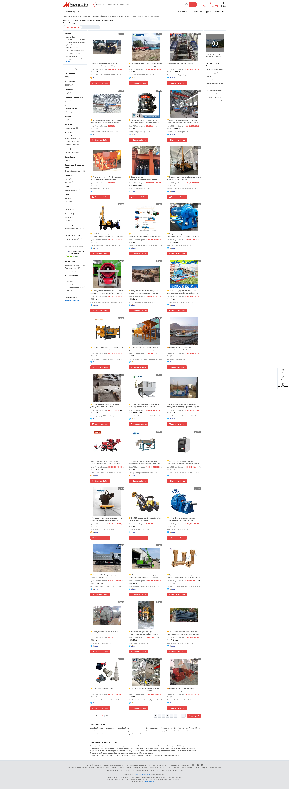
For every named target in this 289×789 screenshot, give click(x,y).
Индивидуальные (73, 239)
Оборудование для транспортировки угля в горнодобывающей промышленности (106, 519)
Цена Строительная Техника (100, 731)
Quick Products (124, 770)
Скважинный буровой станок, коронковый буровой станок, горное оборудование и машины (106, 348)
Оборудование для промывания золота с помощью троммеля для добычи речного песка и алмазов (106, 292)
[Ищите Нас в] (202, 765)
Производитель (73, 268)
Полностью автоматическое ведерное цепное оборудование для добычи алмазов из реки (184, 121)
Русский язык (153, 768)
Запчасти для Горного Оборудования (219, 94)
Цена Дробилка (123, 728)
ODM (69, 281)
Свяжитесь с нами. (74, 300)
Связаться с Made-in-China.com (158, 765)
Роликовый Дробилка (213, 73)
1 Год (69, 182)
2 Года (68, 179)
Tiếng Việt (204, 768)
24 (97, 716)
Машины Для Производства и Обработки (75, 38)
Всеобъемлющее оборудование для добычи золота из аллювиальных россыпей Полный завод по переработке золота (144, 348)
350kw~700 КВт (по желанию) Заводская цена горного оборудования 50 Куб (105, 64)
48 (107, 716)
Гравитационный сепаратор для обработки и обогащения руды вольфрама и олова (145, 235)
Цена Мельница (123, 731)
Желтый (69, 201)
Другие (67, 62)
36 (102, 716)
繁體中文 (99, 768)
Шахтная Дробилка (76, 50)
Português (136, 768)
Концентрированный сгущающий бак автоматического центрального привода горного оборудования (143, 292)
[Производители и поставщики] (75, 4)
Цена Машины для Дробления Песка (131, 734)
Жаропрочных (72, 141)
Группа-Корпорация (74, 271)
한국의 (162, 768)
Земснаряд (73, 53)
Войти (223, 6)
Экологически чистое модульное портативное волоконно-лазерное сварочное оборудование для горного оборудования (183, 462)
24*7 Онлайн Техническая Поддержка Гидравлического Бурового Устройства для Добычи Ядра (144, 576)
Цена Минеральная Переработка (158, 731)
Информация (185, 765)
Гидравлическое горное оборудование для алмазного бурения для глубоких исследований (184, 178)
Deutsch (128, 768)
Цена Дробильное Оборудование (102, 728)
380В (69, 85)
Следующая (193, 716)
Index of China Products (158, 770)
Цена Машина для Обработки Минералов (159, 728)
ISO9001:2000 (72, 152)
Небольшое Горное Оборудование (219, 101)
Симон (208, 76)
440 (68, 77)
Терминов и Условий (149, 781)
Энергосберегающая (75, 171)
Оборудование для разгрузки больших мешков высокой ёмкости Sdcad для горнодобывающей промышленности (144, 689)
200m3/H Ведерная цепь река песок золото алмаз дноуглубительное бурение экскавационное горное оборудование (182, 292)
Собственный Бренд (75, 287)
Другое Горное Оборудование (74, 57)
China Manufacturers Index (140, 770)
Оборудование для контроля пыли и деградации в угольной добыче (104, 405)
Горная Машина (212, 80)
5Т (67, 120)
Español (121, 768)
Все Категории (71, 11)
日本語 (107, 768)
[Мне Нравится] (198, 765)
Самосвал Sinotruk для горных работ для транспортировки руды (106, 576)
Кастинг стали (71, 128)
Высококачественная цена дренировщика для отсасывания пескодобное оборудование (145, 64)
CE (68, 160)
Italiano (144, 768)
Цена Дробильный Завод (99, 734)
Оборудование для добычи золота (105, 631)
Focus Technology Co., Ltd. (143, 774)
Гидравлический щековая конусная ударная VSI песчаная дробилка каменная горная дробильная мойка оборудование (144, 121)
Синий (69, 220)
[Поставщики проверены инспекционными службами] (75, 252)
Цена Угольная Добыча (182, 731)
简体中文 (91, 768)
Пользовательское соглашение (113, 765)
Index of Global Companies (176, 770)
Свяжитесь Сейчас (101, 83)
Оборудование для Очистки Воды (218, 90)
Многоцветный (72, 190)
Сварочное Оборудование (215, 83)
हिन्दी (183, 768)
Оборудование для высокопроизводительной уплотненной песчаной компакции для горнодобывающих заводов (145, 178)
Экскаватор (73, 47)
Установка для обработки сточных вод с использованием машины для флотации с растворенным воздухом (182, 632)
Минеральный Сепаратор (75, 43)
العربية (168, 768)
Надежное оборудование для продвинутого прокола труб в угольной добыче (143, 632)
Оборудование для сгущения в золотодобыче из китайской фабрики (180, 348)
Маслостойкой (72, 138)
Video (122, 34)
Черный (69, 198)
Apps (207, 11)
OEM (69, 284)
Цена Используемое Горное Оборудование (187, 728)
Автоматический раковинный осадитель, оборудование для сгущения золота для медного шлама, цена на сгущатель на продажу (106, 121)
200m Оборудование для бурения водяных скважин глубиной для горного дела (106, 235)
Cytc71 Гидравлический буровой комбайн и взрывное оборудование (145, 519)
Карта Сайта (175, 765)
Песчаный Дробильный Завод (217, 69)
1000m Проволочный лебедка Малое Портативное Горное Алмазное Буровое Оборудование (105, 462)
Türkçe (197, 768)
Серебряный (71, 209)
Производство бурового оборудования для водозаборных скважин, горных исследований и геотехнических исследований (184, 576)
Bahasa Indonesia (215, 768)
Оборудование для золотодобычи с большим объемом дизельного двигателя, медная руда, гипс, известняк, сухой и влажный (182, 689)
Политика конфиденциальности (136, 765)
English (84, 768)
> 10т (68, 112)
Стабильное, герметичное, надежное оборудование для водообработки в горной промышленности (183, 405)
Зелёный (69, 217)
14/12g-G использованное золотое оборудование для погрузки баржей (181, 519)
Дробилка (209, 87)
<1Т (68, 101)
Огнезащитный (72, 144)
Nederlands (175, 768)
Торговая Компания (75, 265)
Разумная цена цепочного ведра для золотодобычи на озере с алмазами (181, 64)
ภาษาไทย (189, 768)
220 (68, 93)
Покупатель (181, 11)
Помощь (197, 11)
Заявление (97, 765)
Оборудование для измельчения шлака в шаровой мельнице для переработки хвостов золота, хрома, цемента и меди (183, 235)
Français (113, 768)
